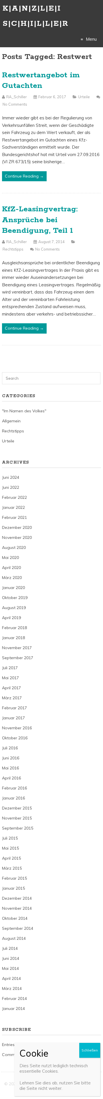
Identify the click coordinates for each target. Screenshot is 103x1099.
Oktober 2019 (14, 597)
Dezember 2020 (17, 527)
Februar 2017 (14, 707)
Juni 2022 (10, 487)
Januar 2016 (13, 798)
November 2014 (17, 908)
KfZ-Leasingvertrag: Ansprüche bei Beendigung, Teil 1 (40, 220)
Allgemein (11, 421)
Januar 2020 (13, 587)
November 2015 (17, 818)
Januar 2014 (13, 1008)
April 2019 (11, 617)
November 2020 (17, 537)
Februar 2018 (14, 627)
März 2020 (12, 577)
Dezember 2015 (17, 808)
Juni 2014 (10, 958)
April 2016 (11, 778)
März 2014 (12, 988)
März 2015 (12, 868)
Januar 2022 (13, 507)
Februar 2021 (14, 517)
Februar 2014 (14, 998)
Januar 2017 (13, 717)
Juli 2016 (10, 748)
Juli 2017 (10, 667)
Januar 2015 (13, 888)
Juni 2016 (10, 758)
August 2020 (14, 547)
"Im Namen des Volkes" (24, 410)
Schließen (90, 1050)
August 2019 (14, 607)
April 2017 (11, 687)
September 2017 (17, 657)
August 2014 (14, 938)
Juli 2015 (10, 838)
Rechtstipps (13, 249)
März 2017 (12, 697)
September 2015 (17, 828)
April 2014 (11, 978)
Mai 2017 (10, 677)
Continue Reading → (24, 176)
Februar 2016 (14, 788)
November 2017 (17, 647)
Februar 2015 (14, 878)
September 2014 (17, 928)
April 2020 (11, 567)
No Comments (15, 104)
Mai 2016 (10, 768)
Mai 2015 (10, 848)
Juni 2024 (10, 477)
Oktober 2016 (14, 737)
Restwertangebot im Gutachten (41, 80)
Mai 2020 (10, 557)
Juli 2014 (10, 948)
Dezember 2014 (17, 898)
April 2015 (11, 858)
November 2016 (17, 727)
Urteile (84, 96)
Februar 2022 (14, 497)
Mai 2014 (10, 968)
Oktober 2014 (14, 918)
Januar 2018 (13, 637)
